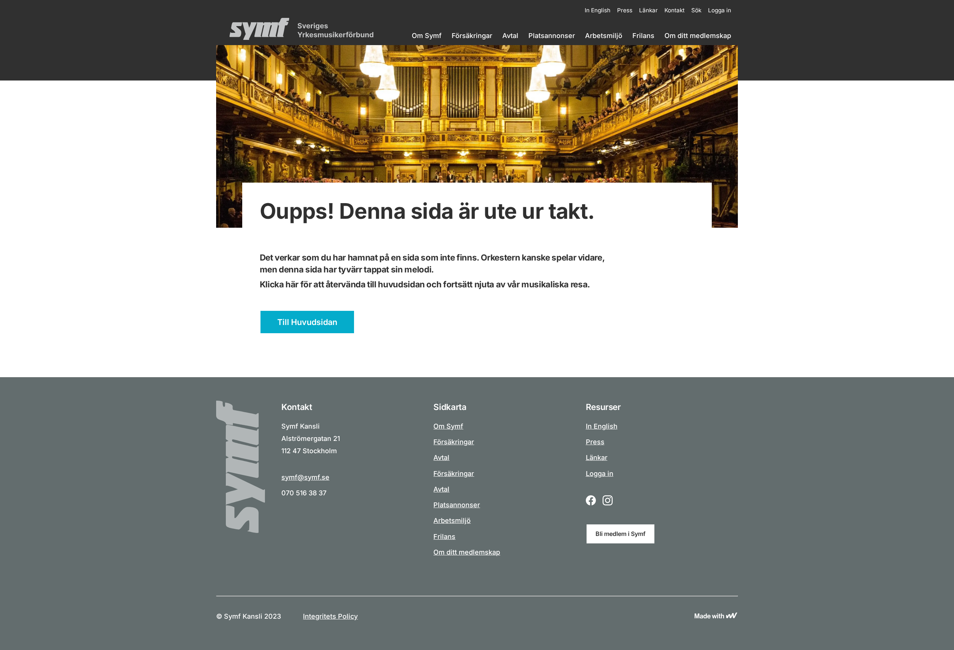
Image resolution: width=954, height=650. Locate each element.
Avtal (510, 36)
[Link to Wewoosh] (715, 616)
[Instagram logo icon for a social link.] (608, 501)
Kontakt (674, 10)
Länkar (648, 10)
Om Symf (427, 36)
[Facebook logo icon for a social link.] (591, 501)
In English (597, 10)
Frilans (643, 36)
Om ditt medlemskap (697, 36)
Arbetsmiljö (603, 36)
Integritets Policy (330, 616)
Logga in (719, 10)
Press (624, 10)
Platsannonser (551, 36)
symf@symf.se (305, 477)
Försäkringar (472, 36)
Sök (696, 10)
